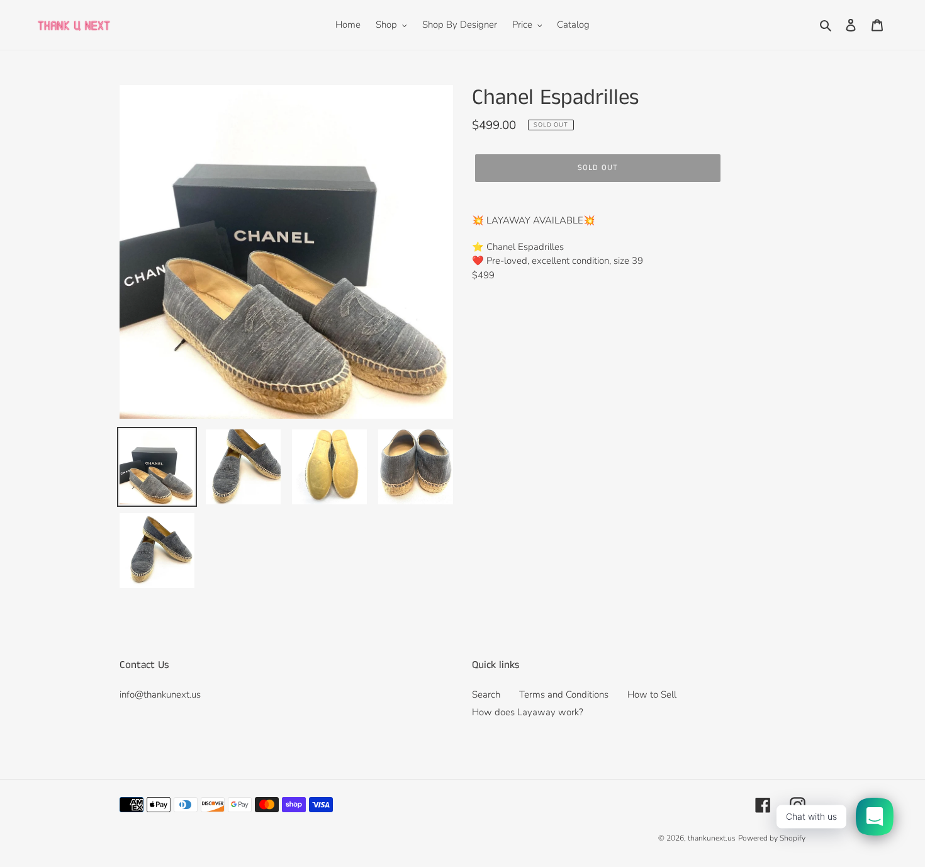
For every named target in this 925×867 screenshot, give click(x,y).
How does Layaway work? (527, 712)
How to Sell (651, 694)
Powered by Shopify (771, 838)
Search (486, 694)
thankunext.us (712, 838)
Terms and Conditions (563, 694)
